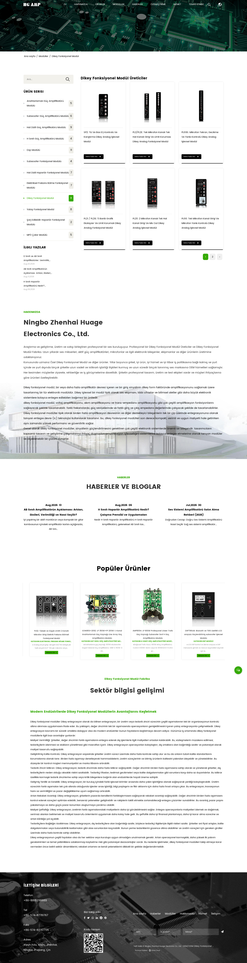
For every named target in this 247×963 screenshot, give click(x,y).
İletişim (215, 914)
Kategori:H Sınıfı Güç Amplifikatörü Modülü (149, 643)
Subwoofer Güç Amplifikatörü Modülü (49, 116)
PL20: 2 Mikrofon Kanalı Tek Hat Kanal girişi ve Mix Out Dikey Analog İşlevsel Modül (150, 223)
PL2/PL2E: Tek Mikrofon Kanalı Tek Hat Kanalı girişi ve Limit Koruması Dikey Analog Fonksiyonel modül (152, 136)
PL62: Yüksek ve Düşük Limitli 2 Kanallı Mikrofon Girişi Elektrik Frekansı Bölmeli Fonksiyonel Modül (47, 636)
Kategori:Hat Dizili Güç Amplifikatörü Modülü (99, 643)
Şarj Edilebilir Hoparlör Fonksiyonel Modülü (49, 222)
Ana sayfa (29, 56)
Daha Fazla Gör (92, 156)
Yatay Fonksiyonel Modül (49, 209)
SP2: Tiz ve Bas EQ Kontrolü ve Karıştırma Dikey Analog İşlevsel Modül (101, 136)
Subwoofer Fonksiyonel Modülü (49, 161)
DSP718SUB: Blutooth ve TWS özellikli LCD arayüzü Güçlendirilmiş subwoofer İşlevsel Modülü (199, 636)
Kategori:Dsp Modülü (200, 643)
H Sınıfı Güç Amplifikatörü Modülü (49, 139)
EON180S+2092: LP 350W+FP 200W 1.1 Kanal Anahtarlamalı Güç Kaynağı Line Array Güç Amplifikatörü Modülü (98, 636)
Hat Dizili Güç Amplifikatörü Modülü (49, 127)
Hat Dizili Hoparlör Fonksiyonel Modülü (49, 173)
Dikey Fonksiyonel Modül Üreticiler (170, 347)
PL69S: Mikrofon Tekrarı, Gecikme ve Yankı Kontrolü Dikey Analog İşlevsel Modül (200, 136)
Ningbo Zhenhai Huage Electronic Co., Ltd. (163, 946)
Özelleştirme (158, 4)
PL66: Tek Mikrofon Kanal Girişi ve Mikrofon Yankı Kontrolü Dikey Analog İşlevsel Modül (200, 223)
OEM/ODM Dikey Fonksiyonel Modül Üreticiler (205, 946)
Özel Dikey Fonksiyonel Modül (68, 362)
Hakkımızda (81, 4)
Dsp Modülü (49, 150)
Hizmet (177, 4)
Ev (65, 4)
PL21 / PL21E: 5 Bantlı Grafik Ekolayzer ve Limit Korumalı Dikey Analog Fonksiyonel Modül (102, 223)
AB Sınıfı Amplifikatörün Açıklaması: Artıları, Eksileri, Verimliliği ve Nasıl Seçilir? (37, 273)
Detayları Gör (47, 656)
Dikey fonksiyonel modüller (45, 722)
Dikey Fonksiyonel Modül (49, 198)
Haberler (137, 4)
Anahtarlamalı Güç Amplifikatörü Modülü (49, 103)
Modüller (118, 4)
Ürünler (100, 4)
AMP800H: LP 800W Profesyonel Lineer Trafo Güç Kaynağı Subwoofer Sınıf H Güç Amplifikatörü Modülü (149, 636)
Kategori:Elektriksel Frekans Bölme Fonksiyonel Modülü (54, 643)
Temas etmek (196, 4)
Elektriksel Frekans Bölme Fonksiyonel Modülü (49, 185)
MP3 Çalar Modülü (49, 235)
